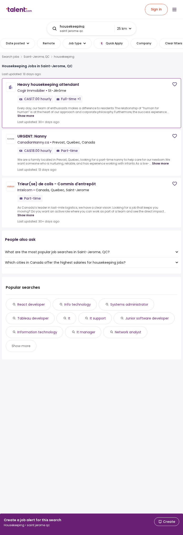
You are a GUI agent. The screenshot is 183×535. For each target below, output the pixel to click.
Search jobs (10, 56)
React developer (31, 304)
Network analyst (128, 332)
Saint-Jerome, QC (37, 56)
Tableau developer (33, 318)
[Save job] (174, 84)
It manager (86, 332)
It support (98, 318)
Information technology (37, 332)
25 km (122, 28)
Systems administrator (129, 304)
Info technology (77, 304)
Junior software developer (147, 318)
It (69, 318)
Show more (25, 116)
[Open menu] (174, 9)
